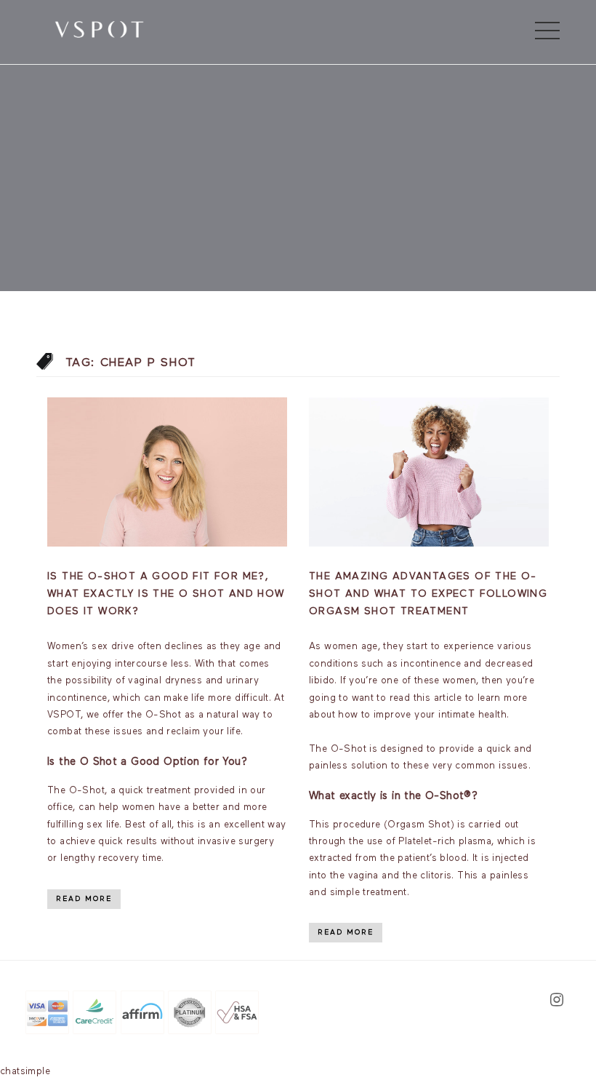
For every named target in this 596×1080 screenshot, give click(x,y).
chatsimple (25, 1071)
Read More (84, 898)
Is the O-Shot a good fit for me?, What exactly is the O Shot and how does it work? (166, 593)
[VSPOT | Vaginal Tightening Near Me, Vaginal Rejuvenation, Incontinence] (99, 28)
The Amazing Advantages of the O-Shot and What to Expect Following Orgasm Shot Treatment (428, 593)
